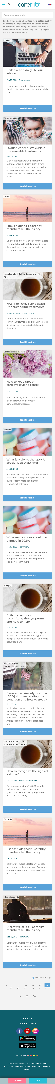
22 (33, 985)
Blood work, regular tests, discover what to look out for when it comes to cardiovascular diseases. (27, 400)
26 (18, 988)
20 (19, 985)
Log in (38, 1081)
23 (40, 985)
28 (32, 988)
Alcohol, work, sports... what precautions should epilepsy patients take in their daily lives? (27, 89)
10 (20, 996)
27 (25, 988)
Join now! (17, 1081)
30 (34, 996)
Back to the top (42, 977)
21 (26, 985)
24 (47, 985)
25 (11, 988)
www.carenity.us (20, 1063)
